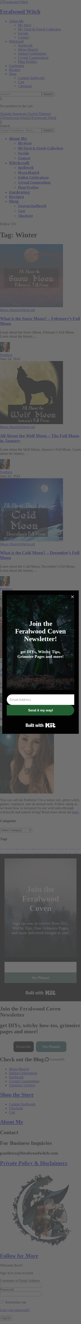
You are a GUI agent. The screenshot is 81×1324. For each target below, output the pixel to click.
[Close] (72, 596)
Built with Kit (41, 725)
